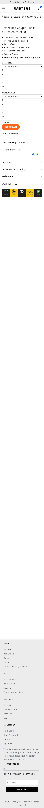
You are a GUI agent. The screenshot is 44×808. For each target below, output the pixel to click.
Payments (8, 713)
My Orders (8, 743)
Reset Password (11, 735)
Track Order (9, 731)
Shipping (7, 688)
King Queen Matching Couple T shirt (22, 498)
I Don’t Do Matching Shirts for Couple (22, 371)
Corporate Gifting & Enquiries (17, 666)
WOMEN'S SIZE (8, 92)
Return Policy (9, 683)
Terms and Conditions (13, 692)
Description (7, 162)
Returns (7, 739)
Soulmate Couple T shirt (22, 583)
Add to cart (11, 127)
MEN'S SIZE (7, 62)
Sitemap (7, 705)
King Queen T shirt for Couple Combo (22, 414)
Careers (7, 658)
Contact (7, 662)
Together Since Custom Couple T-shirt (22, 286)
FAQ (5, 718)
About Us (8, 649)
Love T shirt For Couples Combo (22, 541)
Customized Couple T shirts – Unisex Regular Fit (23, 244)
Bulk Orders (9, 653)
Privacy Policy (9, 679)
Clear (7, 122)
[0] (39, 8)
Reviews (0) (7, 176)
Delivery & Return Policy (14, 169)
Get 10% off (22, 789)
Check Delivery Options (13, 142)
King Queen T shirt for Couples (22, 329)
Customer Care (10, 709)
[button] (10, 133)
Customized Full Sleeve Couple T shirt (22, 625)
